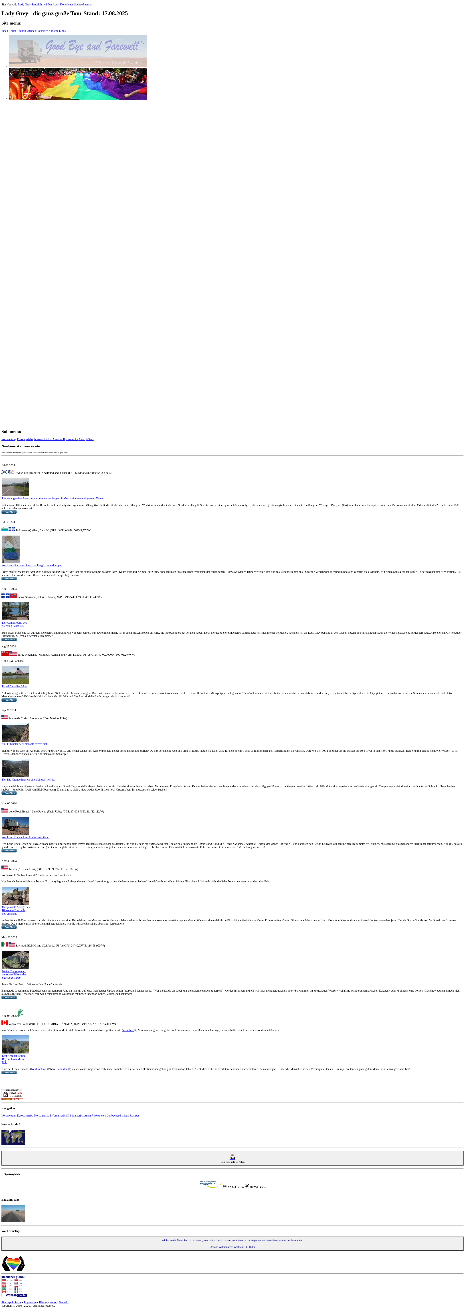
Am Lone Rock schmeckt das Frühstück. (25, 837)
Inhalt (4, 30)
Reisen (13, 30)
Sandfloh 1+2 (39, 4)
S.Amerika (72, 439)
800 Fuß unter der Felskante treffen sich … (26, 743)
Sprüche (53, 30)
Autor (53, 1302)
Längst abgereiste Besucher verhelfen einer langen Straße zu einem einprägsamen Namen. (53, 498)
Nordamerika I (42, 1115)
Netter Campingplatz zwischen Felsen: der (14, 974)
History (43, 1302)
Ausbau (31, 30)
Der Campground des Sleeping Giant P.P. (14, 624)
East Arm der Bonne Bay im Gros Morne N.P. (13, 1059)
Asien (81, 439)
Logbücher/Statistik (118, 1115)
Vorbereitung (8, 439)
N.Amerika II (57, 439)
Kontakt (63, 1302)
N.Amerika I (41, 439)
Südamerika (77, 1115)
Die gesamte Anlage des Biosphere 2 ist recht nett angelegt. (16, 910)
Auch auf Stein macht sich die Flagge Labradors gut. (32, 565)
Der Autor (53, 4)
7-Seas (90, 439)
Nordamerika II (60, 1115)
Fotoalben (42, 30)
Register (134, 1115)
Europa (21, 439)
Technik (22, 30)
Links (62, 30)
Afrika (29, 439)
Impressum (30, 1302)
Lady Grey (24, 4)
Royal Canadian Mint (14, 686)
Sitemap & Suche (11, 1302)
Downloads (66, 4)
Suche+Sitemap (83, 4)
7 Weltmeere (99, 1115)
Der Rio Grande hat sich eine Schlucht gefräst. (28, 779)
